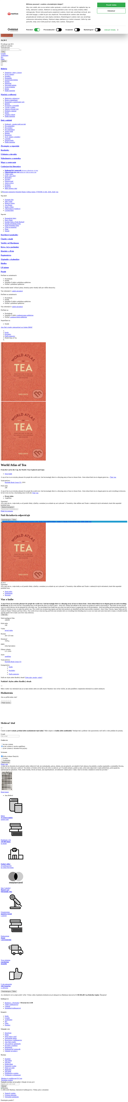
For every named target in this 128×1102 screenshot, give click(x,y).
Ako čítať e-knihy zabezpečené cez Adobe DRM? (16, 327)
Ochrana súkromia (10, 1095)
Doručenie (8, 1033)
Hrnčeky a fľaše (7, 251)
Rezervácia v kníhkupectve (13, 1040)
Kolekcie (7, 185)
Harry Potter (9, 220)
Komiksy (8, 76)
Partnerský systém (10, 1066)
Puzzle (3, 272)
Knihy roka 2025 (10, 176)
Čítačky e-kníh (7, 239)
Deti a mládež (6, 120)
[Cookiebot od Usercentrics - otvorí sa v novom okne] (13, 29)
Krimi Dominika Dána (12, 225)
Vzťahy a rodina (10, 107)
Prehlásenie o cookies (11, 1073)
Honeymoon (5, 792)
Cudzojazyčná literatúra (11, 166)
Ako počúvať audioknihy (13, 1044)
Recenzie (8, 595)
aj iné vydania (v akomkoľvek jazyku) (15, 748)
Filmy (2, 59)
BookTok (8, 186)
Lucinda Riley (9, 210)
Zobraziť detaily (110, 30)
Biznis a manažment (11, 100)
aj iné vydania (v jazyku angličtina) (14, 746)
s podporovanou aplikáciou (24, 315)
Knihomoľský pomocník (12, 1049)
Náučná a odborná (8, 94)
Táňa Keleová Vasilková (12, 209)
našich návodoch (17, 291)
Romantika (8, 78)
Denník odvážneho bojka (13, 224)
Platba (7, 1035)
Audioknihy (4, 55)
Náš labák (8, 1071)
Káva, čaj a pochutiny (10, 247)
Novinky (7, 179)
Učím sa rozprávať (11, 227)
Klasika (7, 81)
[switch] (59, 29)
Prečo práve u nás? (11, 1036)
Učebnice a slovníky (9, 154)
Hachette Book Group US (13, 482)
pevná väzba (9, 630)
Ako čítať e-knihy (10, 1042)
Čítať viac (113, 477)
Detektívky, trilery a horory (13, 72)
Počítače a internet (10, 111)
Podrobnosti (8, 593)
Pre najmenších (9, 126)
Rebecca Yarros (10, 203)
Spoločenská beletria (11, 80)
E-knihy (3, 54)
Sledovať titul (5, 762)
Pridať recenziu (6, 703)
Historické (8, 83)
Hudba (4, 263)
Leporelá (7, 138)
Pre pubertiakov (10, 129)
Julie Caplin (8, 201)
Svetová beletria (10, 87)
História (7, 104)
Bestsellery (8, 177)
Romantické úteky (10, 218)
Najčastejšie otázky (11, 1038)
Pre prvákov (8, 128)
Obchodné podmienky (12, 1097)
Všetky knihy (9, 174)
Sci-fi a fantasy (9, 74)
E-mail (3, 734)
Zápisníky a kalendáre (10, 259)
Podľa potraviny (10, 336)
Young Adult (9, 131)
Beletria (4, 69)
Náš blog (7, 1062)
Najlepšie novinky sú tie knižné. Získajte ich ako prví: (18, 1082)
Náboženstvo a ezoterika (11, 158)
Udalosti (7, 1006)
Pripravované (9, 181)
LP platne (5, 267)
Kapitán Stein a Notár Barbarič (14, 222)
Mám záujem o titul (11, 188)
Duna (6, 229)
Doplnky (4, 61)
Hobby (7, 113)
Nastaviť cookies (10, 1093)
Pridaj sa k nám (9, 1068)
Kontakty (8, 1059)
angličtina (8, 656)
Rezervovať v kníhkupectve (10, 509)
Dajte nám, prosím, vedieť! (33, 677)
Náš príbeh (8, 1060)
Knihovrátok (9, 1064)
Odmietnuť (111, 11)
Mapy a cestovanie (8, 162)
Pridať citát (4, 764)
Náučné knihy (9, 140)
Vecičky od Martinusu (10, 243)
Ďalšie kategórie (10, 90)
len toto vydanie (8, 744)
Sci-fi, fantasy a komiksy (12, 137)
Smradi (7, 231)
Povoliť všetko (111, 5)
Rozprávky (8, 135)
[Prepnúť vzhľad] (2, 64)
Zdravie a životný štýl (11, 109)
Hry (2, 57)
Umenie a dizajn (10, 114)
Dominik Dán (9, 200)
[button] (64, 501)
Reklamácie (8, 1047)
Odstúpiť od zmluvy (11, 1051)
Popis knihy (8, 591)
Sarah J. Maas (9, 207)
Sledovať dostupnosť (8, 507)
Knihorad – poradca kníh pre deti (15, 124)
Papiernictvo (6, 255)
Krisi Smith (8, 474)
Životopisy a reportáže (12, 105)
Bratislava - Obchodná (12, 1003)
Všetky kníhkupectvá (11, 1004)
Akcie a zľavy (9, 183)
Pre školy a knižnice (11, 1045)
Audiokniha (6, 760)
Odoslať (4, 1086)
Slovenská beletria (10, 85)
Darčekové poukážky (9, 235)
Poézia (7, 89)
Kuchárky (5, 150)
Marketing (8, 1069)
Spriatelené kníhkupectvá (13, 1008)
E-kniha (5, 758)
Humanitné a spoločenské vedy (14, 102)
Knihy (3, 52)
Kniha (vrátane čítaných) (10, 756)
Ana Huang (8, 205)
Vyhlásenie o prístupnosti (13, 1075)
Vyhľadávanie (5, 47)
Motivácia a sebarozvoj (12, 98)
